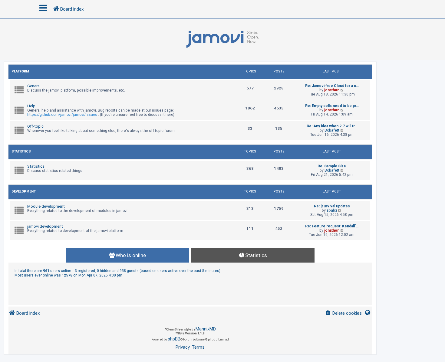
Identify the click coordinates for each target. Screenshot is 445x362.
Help (31, 106)
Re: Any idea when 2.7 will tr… (332, 126)
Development (24, 191)
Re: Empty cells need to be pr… (332, 106)
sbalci (332, 210)
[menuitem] (343, 313)
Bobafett (332, 130)
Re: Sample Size (332, 166)
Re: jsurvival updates (332, 206)
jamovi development (45, 226)
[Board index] (222, 39)
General (34, 86)
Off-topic (35, 126)
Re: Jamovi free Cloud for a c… (332, 86)
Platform (20, 71)
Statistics (21, 151)
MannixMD (206, 329)
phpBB (174, 339)
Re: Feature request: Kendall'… (331, 226)
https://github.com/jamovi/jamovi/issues (62, 114)
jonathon (331, 90)
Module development (46, 206)
